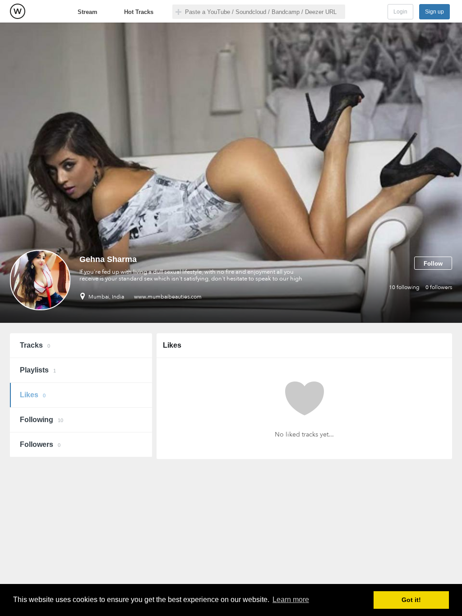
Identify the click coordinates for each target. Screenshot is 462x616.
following (404, 287)
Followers (40, 444)
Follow (433, 263)
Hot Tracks (138, 12)
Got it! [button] (411, 599)
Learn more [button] (291, 599)
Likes (33, 395)
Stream (87, 12)
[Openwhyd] (17, 11)
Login (400, 12)
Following (41, 419)
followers (438, 287)
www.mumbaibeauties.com (168, 296)
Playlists (38, 370)
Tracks (35, 345)
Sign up (434, 12)
